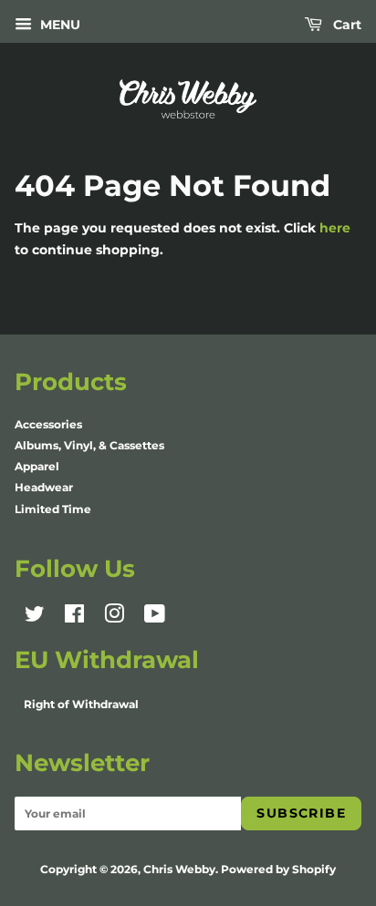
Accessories (48, 424)
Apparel (37, 466)
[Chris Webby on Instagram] (114, 617)
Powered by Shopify (278, 869)
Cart (345, 24)
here (334, 228)
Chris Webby (179, 869)
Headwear (44, 487)
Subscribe (301, 813)
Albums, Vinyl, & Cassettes (89, 445)
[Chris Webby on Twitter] (35, 617)
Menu (58, 24)
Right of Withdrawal (81, 704)
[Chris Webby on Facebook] (74, 617)
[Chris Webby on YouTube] (154, 617)
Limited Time (53, 509)
